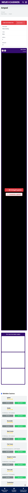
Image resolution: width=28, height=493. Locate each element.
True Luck (9, 469)
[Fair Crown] (4, 446)
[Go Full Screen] (5, 51)
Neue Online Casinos (4, 491)
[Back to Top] (25, 485)
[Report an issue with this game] (3, 51)
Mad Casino (10, 431)
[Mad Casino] (4, 434)
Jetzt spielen (20, 402)
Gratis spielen (13, 344)
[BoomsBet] (4, 423)
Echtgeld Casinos (14, 491)
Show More (20, 22)
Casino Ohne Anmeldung (23, 491)
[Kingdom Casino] (4, 459)
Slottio (9, 408)
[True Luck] (4, 472)
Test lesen (8, 402)
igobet (8, 397)
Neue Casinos (4, 13)
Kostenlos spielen (15, 194)
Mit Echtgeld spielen (15, 190)
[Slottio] (4, 410)
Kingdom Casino (11, 457)
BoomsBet (10, 421)
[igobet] (4, 400)
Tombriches (10, 482)
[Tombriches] (4, 485)
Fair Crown (10, 444)
